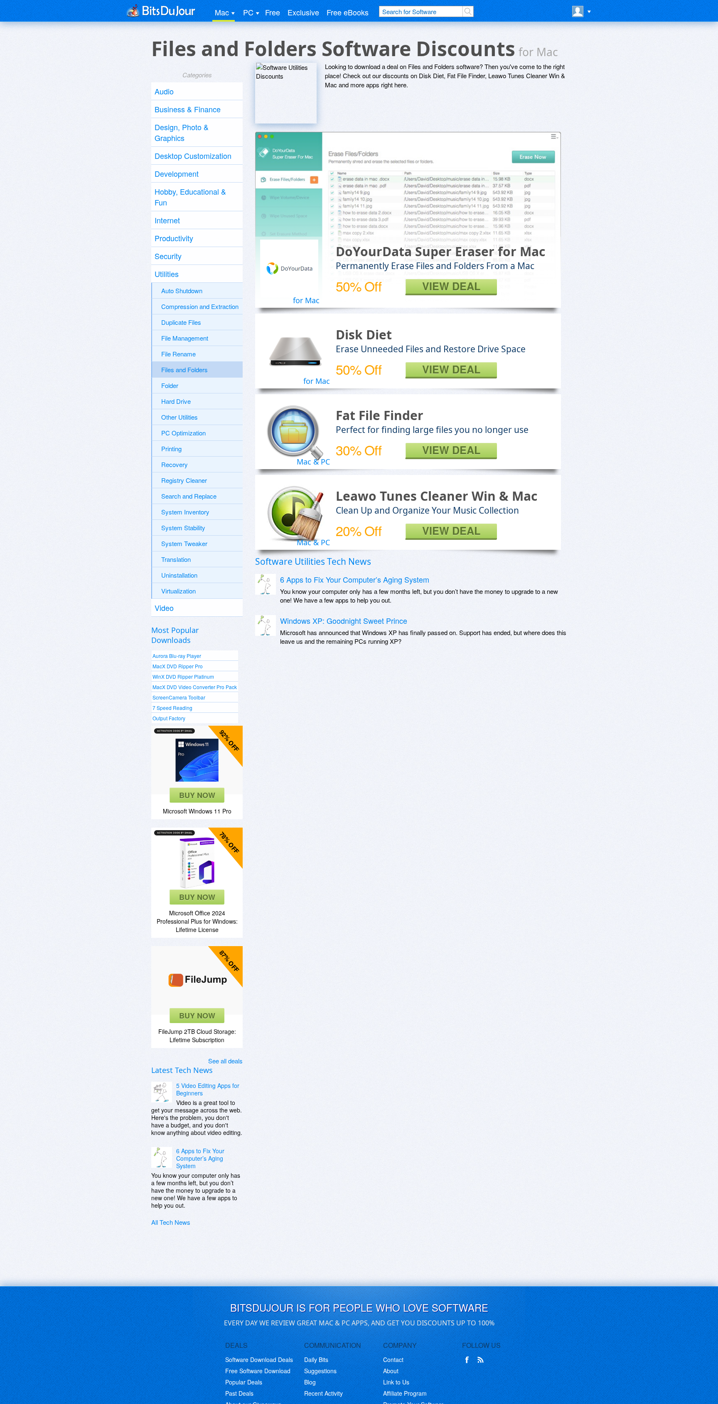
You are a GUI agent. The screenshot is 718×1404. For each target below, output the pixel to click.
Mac (222, 12)
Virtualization (178, 590)
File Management (184, 338)
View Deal (451, 286)
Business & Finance (188, 109)
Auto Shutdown (181, 290)
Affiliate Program (405, 1393)
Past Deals (239, 1393)
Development (177, 173)
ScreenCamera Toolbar (178, 697)
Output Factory (168, 718)
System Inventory (185, 511)
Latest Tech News (182, 1070)
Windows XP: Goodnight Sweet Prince (343, 620)
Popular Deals (243, 1382)
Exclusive (303, 12)
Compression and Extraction (200, 306)
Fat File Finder (379, 415)
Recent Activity (323, 1393)
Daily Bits (316, 1359)
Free (272, 12)
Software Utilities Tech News (313, 561)
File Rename (178, 353)
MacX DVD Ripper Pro (177, 666)
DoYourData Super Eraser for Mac (440, 251)
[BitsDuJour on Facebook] (468, 1360)
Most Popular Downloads (175, 635)
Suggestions (320, 1371)
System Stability (183, 527)
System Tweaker (184, 543)
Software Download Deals (259, 1359)
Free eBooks (348, 12)
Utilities (167, 273)
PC (248, 12)
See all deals (225, 1060)
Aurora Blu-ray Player (176, 655)
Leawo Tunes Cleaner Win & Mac (436, 495)
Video (164, 607)
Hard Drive (176, 401)
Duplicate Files (181, 322)
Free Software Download (257, 1371)
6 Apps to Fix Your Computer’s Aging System (200, 1158)
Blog (310, 1382)
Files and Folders (184, 369)
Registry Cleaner (184, 480)
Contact (393, 1359)
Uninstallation (179, 575)
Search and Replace (188, 496)
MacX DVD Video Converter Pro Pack (194, 686)
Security (168, 255)
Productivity (174, 237)
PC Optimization (183, 432)
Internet (167, 220)
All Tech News (170, 1222)
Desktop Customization (193, 155)
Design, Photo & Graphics (182, 132)
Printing (171, 448)
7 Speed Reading (172, 707)
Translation (176, 559)
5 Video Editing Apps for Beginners (207, 1089)
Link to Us (396, 1382)
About (390, 1371)
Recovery (174, 464)
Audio (164, 91)
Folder (169, 385)
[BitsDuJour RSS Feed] (482, 1360)
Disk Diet (364, 334)
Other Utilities (179, 417)
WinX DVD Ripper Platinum (183, 676)
